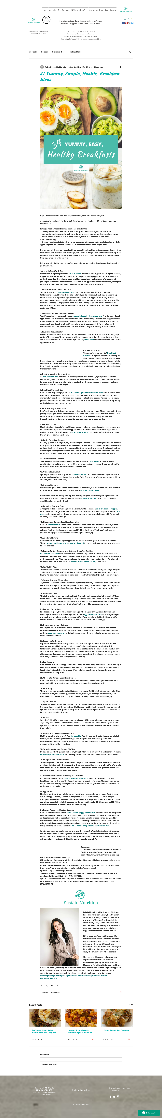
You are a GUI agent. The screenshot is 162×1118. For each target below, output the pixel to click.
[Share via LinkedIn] (52, 985)
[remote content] (59, 352)
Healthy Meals (75, 52)
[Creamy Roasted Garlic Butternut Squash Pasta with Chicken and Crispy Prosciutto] (81, 1018)
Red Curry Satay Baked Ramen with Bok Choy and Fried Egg (44, 1031)
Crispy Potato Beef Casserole (116, 1030)
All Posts (33, 52)
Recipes (44, 52)
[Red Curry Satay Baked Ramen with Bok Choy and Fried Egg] (45, 1018)
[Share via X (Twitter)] (47, 985)
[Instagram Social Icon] (129, 23)
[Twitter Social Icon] (132, 23)
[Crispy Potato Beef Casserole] (117, 1018)
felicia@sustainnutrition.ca (120, 1088)
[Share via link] (57, 985)
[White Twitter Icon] (114, 1096)
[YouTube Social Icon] (126, 23)
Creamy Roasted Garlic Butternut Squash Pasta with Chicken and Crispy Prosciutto (81, 1031)
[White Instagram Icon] (118, 1096)
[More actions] (120, 67)
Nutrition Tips (58, 52)
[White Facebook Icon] (110, 1096)
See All (130, 1005)
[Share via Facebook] (41, 985)
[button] (63, 9)
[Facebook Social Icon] (123, 23)
